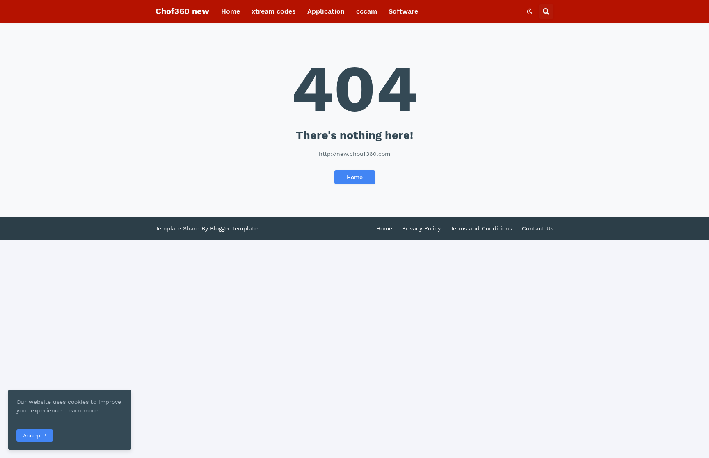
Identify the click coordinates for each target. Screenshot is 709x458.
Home (355, 177)
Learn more (81, 410)
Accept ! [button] (34, 435)
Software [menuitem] (403, 11)
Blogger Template (234, 228)
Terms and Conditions (481, 228)
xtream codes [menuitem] (274, 11)
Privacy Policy (421, 228)
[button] (530, 11)
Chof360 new (182, 11)
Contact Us (537, 228)
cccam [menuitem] (366, 11)
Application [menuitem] (326, 11)
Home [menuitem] (230, 11)
